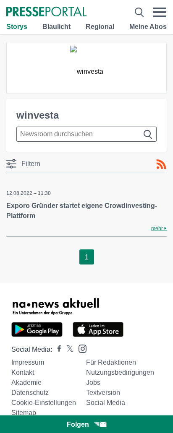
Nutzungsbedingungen (120, 372)
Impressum (27, 362)
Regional (100, 26)
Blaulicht (56, 26)
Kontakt (22, 372)
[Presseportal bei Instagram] (79, 348)
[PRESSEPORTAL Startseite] (46, 12)
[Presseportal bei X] (67, 349)
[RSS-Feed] (161, 164)
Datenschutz (30, 392)
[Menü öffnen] (159, 12)
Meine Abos (148, 26)
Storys (16, 26)
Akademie (26, 382)
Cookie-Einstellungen (43, 402)
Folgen (78, 424)
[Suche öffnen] (139, 12)
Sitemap (23, 412)
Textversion (103, 392)
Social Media (105, 402)
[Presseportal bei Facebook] (56, 349)
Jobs (93, 382)
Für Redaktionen (111, 362)
